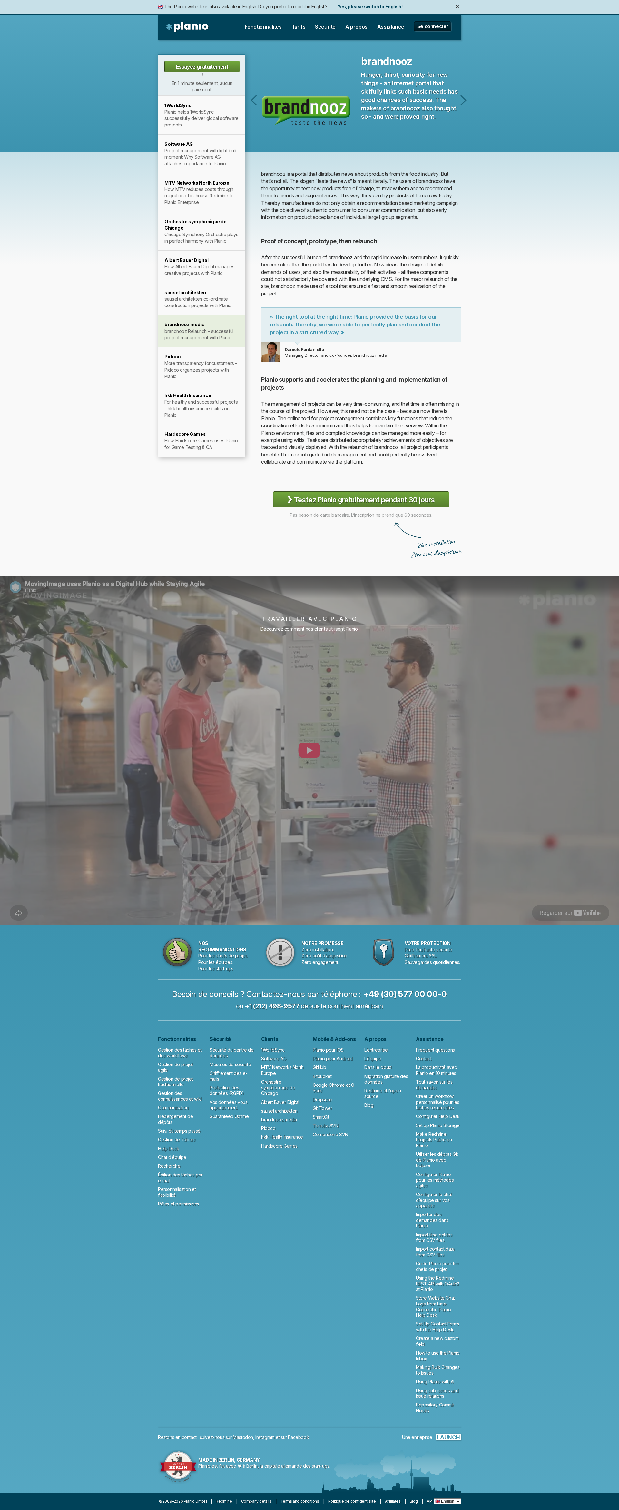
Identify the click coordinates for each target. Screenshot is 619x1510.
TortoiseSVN (326, 1125)
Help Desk (168, 1148)
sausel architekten (254, 100)
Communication (173, 1107)
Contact (423, 1058)
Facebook (298, 1437)
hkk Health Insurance (282, 1137)
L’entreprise (376, 1050)
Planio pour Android (332, 1058)
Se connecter (432, 26)
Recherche (169, 1166)
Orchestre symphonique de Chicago (278, 1087)
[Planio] (187, 27)
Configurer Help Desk (438, 1116)
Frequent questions (435, 1050)
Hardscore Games (279, 1146)
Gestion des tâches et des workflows (180, 1052)
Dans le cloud (378, 1067)
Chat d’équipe (172, 1157)
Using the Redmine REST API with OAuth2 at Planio (437, 1283)
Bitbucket (322, 1076)
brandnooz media (279, 1119)
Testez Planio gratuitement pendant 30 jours (361, 499)
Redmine (224, 1501)
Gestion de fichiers (176, 1139)
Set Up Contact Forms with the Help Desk (437, 1326)
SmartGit (321, 1117)
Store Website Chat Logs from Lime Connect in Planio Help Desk (435, 1306)
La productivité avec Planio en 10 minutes (436, 1070)
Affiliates (393, 1501)
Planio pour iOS (328, 1050)
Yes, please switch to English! (370, 6)
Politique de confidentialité (352, 1501)
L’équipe (372, 1058)
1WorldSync (273, 1050)
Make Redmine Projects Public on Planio (434, 1139)
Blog (368, 1105)
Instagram (264, 1437)
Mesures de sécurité (230, 1064)
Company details (256, 1501)
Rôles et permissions (178, 1203)
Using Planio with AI (435, 1381)
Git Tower (322, 1108)
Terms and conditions (299, 1501)
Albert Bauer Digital (280, 1102)
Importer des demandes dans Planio (432, 1220)
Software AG (274, 1058)
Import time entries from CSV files (434, 1237)
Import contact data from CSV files (435, 1251)
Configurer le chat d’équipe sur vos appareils (434, 1200)
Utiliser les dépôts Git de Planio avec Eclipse (437, 1159)
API (430, 1501)
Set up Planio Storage (438, 1125)
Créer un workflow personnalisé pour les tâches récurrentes (437, 1102)
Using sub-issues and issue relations (437, 1393)
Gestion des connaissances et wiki (180, 1096)
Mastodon (243, 1437)
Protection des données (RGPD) (227, 1090)
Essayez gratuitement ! (202, 68)
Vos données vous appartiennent (229, 1105)
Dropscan (322, 1099)
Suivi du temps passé (179, 1131)
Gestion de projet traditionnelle (175, 1081)
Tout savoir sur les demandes (434, 1084)
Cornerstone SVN (330, 1134)
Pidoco (463, 100)
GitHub (319, 1067)
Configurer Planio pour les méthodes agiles (435, 1180)
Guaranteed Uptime (229, 1116)
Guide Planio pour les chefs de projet (437, 1266)
